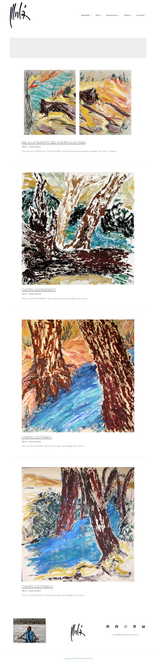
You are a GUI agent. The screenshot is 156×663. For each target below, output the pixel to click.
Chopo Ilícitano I (37, 437)
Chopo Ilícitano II (37, 586)
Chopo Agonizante (39, 289)
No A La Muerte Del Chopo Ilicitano (54, 142)
